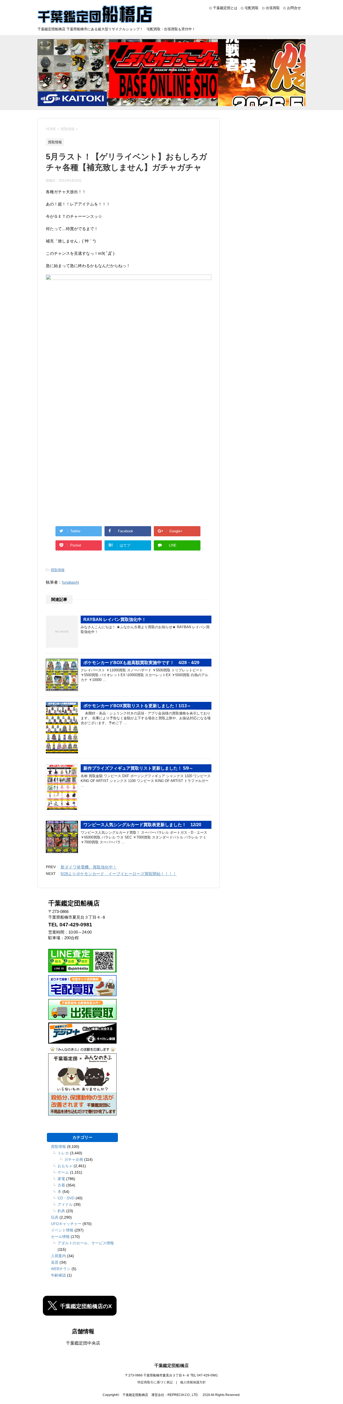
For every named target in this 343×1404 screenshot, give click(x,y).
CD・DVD (66, 1198)
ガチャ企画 (73, 1159)
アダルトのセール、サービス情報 (86, 1243)
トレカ (63, 1153)
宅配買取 (252, 8)
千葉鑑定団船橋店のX (86, 1306)
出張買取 (273, 8)
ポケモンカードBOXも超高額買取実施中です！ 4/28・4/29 (141, 662)
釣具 (61, 1211)
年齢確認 (58, 1275)
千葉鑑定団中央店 (83, 1343)
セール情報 (60, 1236)
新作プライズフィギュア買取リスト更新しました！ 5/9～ (138, 768)
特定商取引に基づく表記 (155, 1382)
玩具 (54, 1217)
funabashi (70, 582)
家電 (61, 1179)
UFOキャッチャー (66, 1224)
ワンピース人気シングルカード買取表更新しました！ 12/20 (142, 824)
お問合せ (294, 8)
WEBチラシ (60, 1269)
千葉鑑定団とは (225, 8)
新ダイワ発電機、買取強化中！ (89, 867)
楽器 (54, 1262)
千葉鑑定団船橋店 (171, 1365)
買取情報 (58, 570)
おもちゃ (65, 1166)
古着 (61, 1185)
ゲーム (63, 1172)
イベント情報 (62, 1230)
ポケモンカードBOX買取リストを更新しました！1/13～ (137, 705)
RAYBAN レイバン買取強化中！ (114, 619)
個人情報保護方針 (193, 1382)
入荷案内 (58, 1256)
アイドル (65, 1204)
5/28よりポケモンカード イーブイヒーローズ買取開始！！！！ (119, 873)
